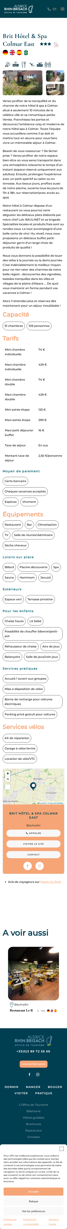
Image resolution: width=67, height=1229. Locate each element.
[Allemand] (5, 52)
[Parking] (7, 65)
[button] (61, 1149)
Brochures (33, 1124)
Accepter (33, 1191)
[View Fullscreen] (7, 787)
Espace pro (33, 1130)
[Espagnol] (19, 52)
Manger (33, 1087)
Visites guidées (33, 1117)
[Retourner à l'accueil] (19, 9)
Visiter (21, 1093)
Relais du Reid (50, 882)
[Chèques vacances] (32, 65)
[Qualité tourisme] (56, 44)
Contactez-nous (34, 1064)
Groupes (33, 1137)
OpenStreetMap (56, 803)
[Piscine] (40, 65)
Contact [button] (34, 854)
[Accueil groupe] (48, 65)
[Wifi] (16, 65)
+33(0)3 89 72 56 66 (33, 1051)
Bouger (55, 1087)
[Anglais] (12, 52)
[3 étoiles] (45, 44)
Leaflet (42, 803)
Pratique (44, 1093)
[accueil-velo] (26, 52)
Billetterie (33, 1111)
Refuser (33, 1201)
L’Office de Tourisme (33, 1104)
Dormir (12, 1087)
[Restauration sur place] (24, 65)
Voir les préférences (33, 1211)
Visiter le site (33, 844)
